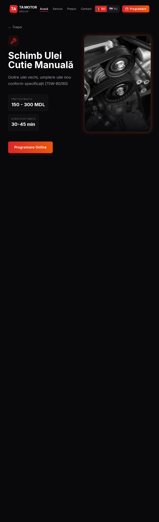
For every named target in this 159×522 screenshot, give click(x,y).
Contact (86, 8)
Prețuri (71, 8)
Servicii (58, 8)
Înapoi (15, 27)
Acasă (44, 8)
